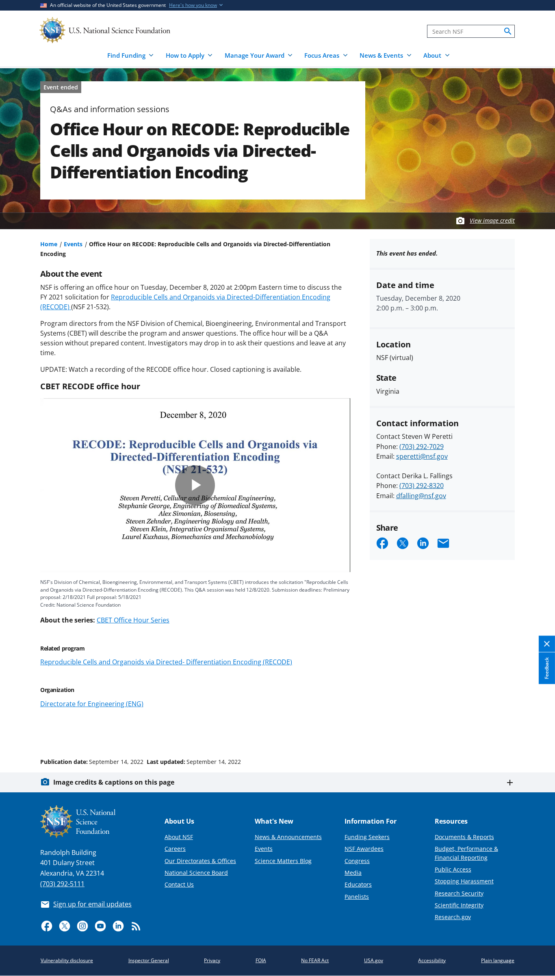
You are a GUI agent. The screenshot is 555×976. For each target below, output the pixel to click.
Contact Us (179, 884)
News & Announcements (288, 837)
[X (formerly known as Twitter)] (64, 926)
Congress (357, 861)
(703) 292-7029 (421, 446)
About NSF (179, 837)
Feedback (546, 668)
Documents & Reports (464, 837)
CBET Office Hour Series (133, 620)
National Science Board (196, 872)
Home (48, 244)
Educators (358, 884)
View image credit (492, 220)
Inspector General (148, 960)
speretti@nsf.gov (422, 456)
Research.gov (453, 917)
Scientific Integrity (459, 905)
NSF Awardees (364, 848)
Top (537, 731)
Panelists (357, 896)
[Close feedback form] (547, 643)
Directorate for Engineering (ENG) (91, 703)
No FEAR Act (315, 960)
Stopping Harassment (464, 881)
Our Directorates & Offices (200, 861)
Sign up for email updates (92, 904)
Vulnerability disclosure (67, 960)
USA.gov (373, 960)
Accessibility (432, 960)
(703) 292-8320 (421, 485)
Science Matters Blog (283, 861)
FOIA (261, 960)
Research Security (459, 893)
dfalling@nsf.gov (421, 495)
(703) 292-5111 (62, 883)
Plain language (497, 960)
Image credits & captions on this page (113, 782)
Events (73, 244)
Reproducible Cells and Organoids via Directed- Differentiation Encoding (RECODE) (166, 661)
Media (353, 872)
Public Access (453, 869)
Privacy (212, 960)
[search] (508, 31)
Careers (175, 848)
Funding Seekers (367, 837)
